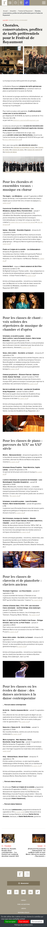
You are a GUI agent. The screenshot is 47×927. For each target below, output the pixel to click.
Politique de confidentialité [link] (23, 925)
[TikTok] (38, 892)
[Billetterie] (26, 2)
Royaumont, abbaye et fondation (4, 2)
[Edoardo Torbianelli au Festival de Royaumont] (23, 423)
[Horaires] (15, 2)
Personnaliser (37, 921)
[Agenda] (10, 2)
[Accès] (21, 2)
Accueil (5, 11)
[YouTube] (23, 892)
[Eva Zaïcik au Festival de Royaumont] (23, 300)
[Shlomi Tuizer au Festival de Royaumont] (23, 669)
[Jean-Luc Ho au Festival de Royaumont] (23, 559)
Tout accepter (10, 921)
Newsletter (25, 883)
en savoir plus (30, 275)
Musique (11, 20)
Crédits (23, 908)
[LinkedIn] (30, 892)
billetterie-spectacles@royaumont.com (26, 120)
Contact (23, 900)
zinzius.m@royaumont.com (12, 139)
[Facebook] (9, 892)
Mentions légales (23, 912)
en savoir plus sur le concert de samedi (22, 222)
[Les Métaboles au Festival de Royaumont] (23, 164)
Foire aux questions (23, 904)
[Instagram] (16, 892)
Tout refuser (23, 921)
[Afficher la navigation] (43, 2)
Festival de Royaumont (25, 11)
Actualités (13, 11)
